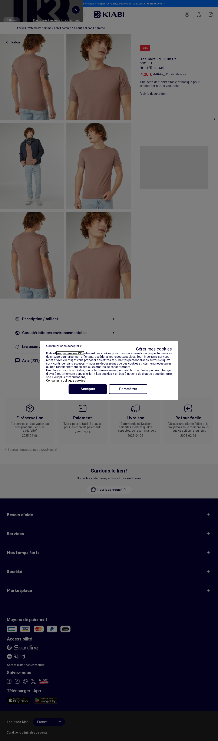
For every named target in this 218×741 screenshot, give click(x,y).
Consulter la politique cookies (65, 380)
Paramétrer (128, 389)
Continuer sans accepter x (64, 346)
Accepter (87, 389)
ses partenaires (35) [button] (70, 353)
